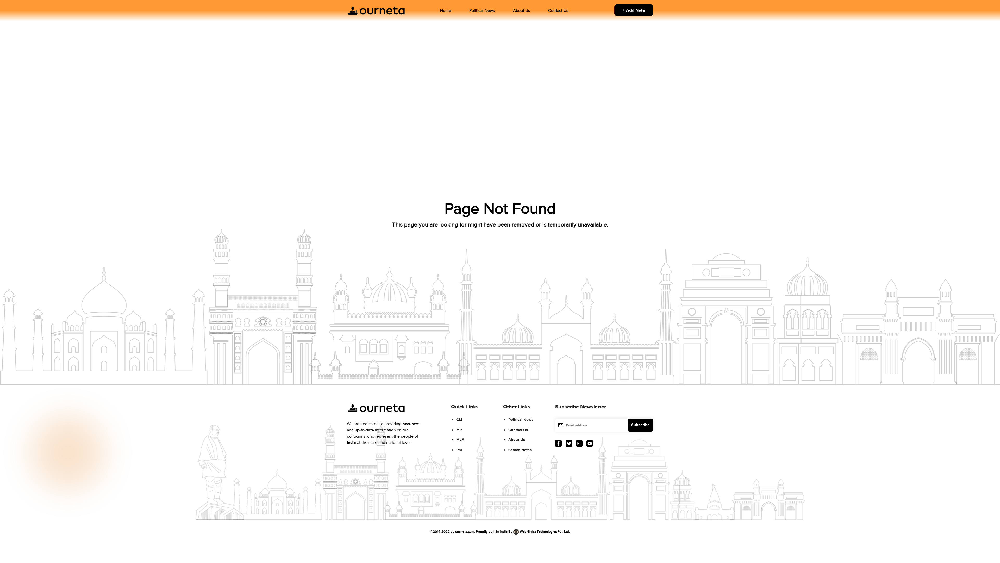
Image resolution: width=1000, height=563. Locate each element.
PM (459, 450)
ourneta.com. (465, 532)
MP (459, 429)
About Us (521, 10)
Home (445, 10)
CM (459, 419)
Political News (482, 10)
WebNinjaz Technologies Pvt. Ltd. (545, 532)
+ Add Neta (634, 10)
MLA (460, 439)
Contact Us (558, 10)
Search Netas (520, 450)
